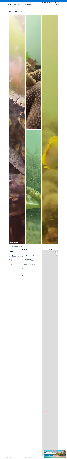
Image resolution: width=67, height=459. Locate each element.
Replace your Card (51, 2)
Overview (11, 246)
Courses (15, 4)
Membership (29, 4)
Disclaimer (20, 280)
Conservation (19, 4)
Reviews (20, 246)
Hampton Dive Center (15, 280)
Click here (55, 457)
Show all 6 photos (14, 242)
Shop (25, 4)
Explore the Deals (38, 0)
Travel (23, 4)
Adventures (16, 246)
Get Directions (13, 261)
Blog (42, 2)
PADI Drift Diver (31, 260)
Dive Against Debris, (26, 260)
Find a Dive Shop (46, 2)
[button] (46, 411)
